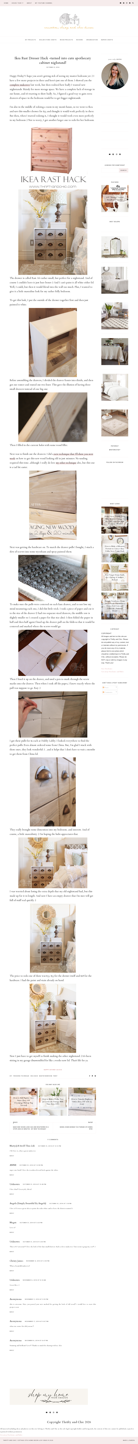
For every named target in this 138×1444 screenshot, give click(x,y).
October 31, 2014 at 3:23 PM (31, 1223)
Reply (12, 1156)
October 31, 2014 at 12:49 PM (34, 1184)
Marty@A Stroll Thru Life (22, 1145)
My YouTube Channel (43, 3)
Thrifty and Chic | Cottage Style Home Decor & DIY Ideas (25, 1440)
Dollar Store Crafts (48, 40)
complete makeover (20, 84)
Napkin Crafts (107, 40)
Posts (106, 687)
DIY (11, 1076)
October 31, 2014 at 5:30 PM (34, 1242)
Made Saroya (129, 1440)
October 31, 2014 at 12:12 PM (49, 1146)
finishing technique (21, 1076)
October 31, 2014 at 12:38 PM (31, 1165)
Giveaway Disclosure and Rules (112, 672)
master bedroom (45, 1076)
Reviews (79, 40)
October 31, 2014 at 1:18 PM (60, 1203)
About (29, 3)
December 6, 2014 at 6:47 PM (36, 1340)
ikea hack (34, 1076)
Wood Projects (66, 40)
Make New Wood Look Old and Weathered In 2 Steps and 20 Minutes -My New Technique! (31, 1128)
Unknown (15, 1184)
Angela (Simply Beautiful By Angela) (28, 1203)
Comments (108, 692)
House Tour (17, 3)
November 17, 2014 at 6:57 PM (37, 1321)
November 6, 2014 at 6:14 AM (34, 1280)
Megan (13, 1222)
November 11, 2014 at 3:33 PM (36, 1299)
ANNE (13, 1165)
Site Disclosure (106, 669)
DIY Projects (30, 40)
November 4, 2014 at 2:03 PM (37, 1261)
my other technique (66, 462)
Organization (92, 40)
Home (6, 3)
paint (55, 1076)
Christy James (16, 1260)
